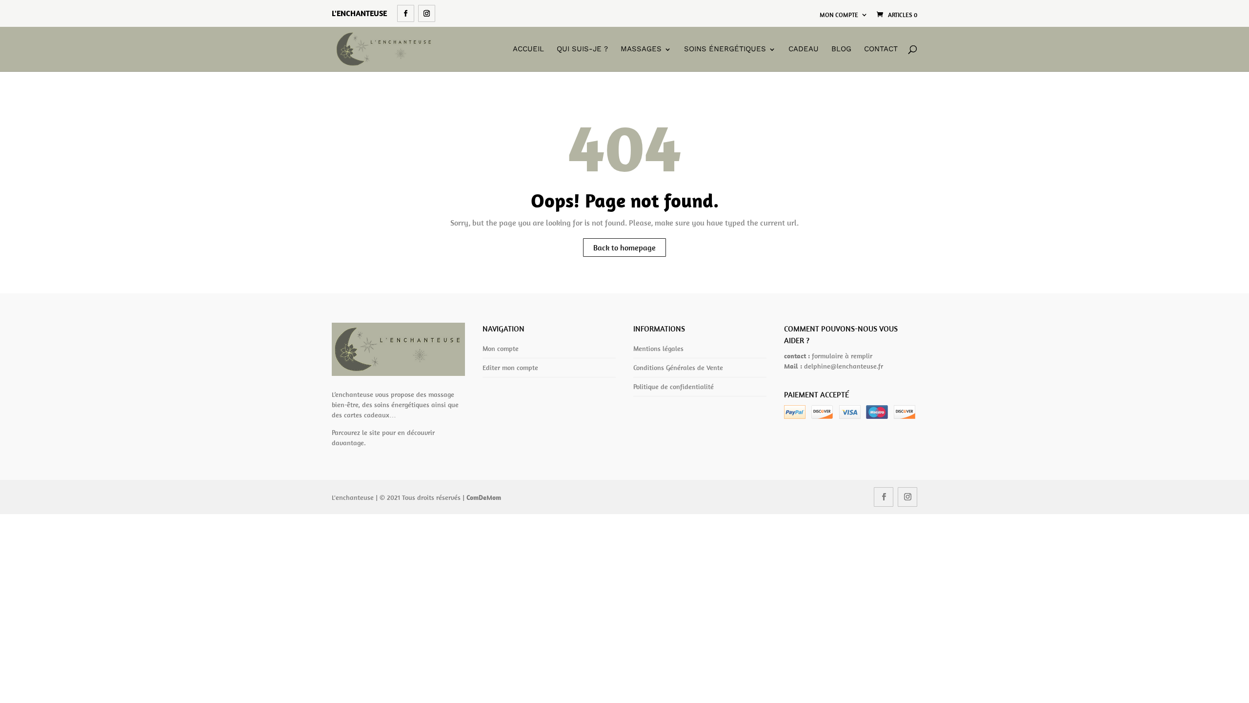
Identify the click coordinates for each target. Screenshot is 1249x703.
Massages (641, 49)
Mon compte (839, 15)
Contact (881, 49)
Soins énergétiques (725, 49)
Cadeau (803, 49)
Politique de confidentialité (673, 386)
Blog (841, 49)
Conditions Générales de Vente (678, 367)
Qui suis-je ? (582, 49)
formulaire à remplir (842, 356)
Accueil (528, 49)
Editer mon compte (510, 367)
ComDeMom (483, 497)
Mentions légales (658, 348)
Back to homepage (624, 247)
